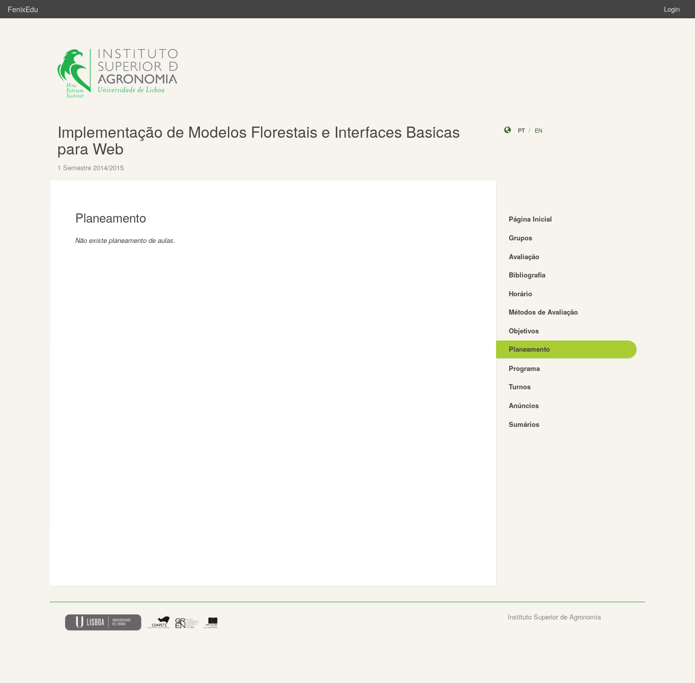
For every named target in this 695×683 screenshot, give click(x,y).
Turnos (520, 386)
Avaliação (524, 256)
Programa (524, 368)
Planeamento (529, 349)
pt (521, 130)
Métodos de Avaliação (543, 312)
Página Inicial (530, 219)
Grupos (520, 237)
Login (672, 9)
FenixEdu (23, 9)
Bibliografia (527, 275)
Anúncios (524, 405)
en (538, 130)
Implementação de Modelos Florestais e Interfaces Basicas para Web (258, 139)
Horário (520, 293)
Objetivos (524, 330)
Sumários (524, 424)
